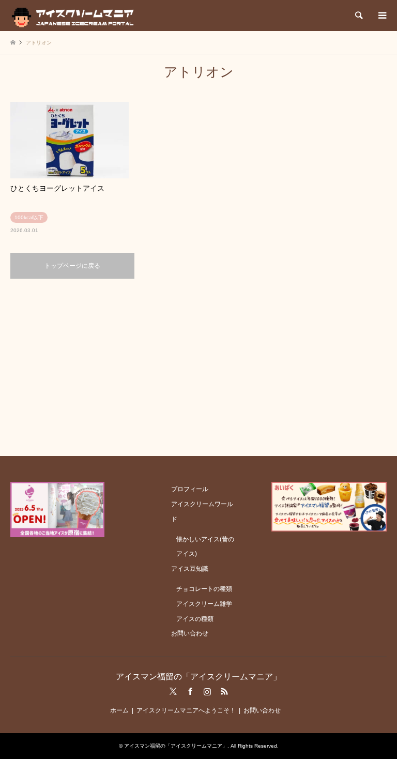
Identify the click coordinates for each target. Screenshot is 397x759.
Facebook (190, 691)
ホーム (119, 710)
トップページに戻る (72, 265)
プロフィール (189, 489)
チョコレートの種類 (204, 589)
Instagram (207, 691)
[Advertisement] (198, 366)
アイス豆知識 (189, 568)
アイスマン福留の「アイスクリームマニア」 (198, 676)
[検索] (358, 15)
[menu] (381, 15)
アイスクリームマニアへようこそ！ (186, 710)
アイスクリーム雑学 (204, 604)
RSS (224, 691)
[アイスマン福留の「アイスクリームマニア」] (75, 15)
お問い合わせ (189, 633)
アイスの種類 (194, 619)
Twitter (173, 691)
